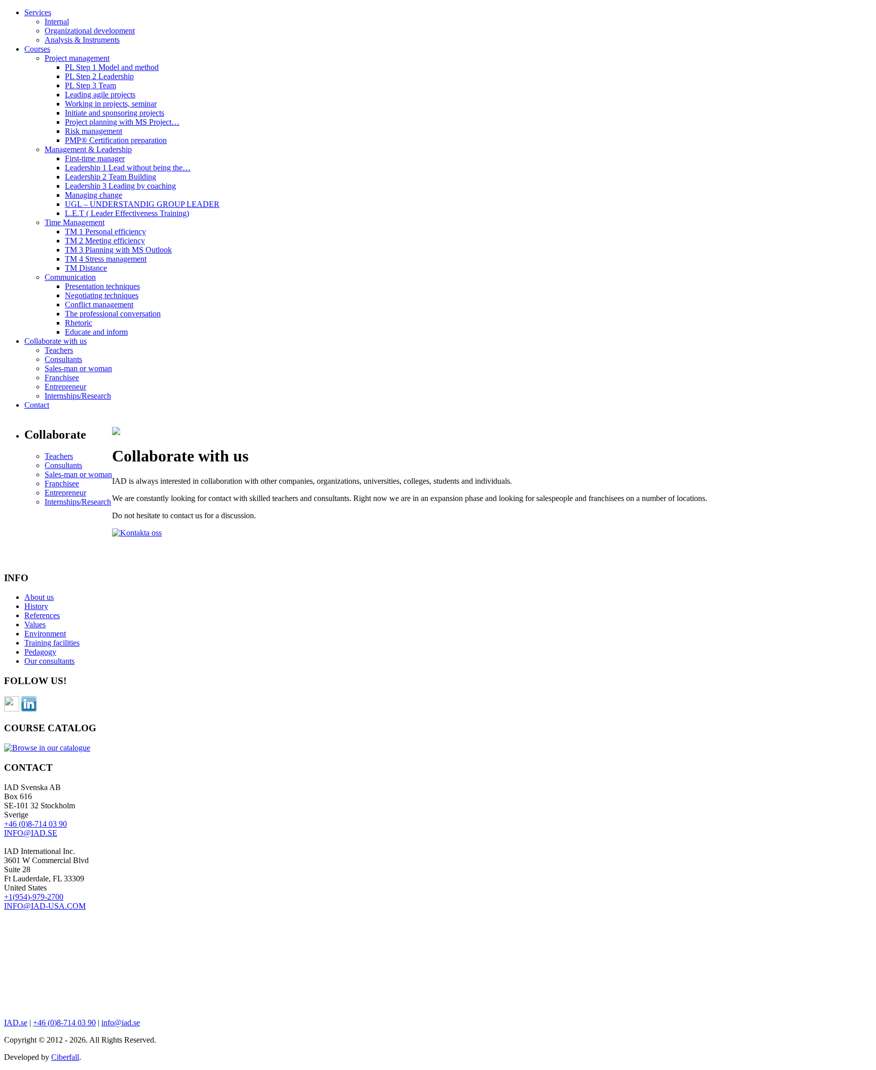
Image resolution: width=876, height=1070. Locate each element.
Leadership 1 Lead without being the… (128, 167)
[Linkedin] (28, 708)
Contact (36, 405)
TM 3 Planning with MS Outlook (118, 249)
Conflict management (99, 304)
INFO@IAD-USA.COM (45, 906)
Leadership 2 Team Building (110, 176)
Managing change (93, 195)
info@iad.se (120, 1022)
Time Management (74, 222)
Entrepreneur (65, 386)
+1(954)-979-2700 (33, 897)
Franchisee (62, 377)
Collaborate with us (55, 341)
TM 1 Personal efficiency (105, 231)
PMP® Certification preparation (116, 140)
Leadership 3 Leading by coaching (120, 186)
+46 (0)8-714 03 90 (35, 823)
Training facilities (52, 642)
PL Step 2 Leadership (99, 76)
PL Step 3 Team (90, 85)
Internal (57, 21)
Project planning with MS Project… (122, 122)
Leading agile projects (100, 94)
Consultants (63, 359)
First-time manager (95, 158)
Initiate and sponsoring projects (114, 113)
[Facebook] (11, 708)
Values (35, 624)
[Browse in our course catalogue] (47, 747)
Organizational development (90, 30)
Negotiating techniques (101, 295)
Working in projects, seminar (111, 103)
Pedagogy (40, 652)
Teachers (59, 350)
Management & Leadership (88, 149)
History (36, 606)
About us (39, 597)
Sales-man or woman (78, 368)
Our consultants (49, 661)
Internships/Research (78, 395)
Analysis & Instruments (82, 39)
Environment (45, 633)
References (42, 615)
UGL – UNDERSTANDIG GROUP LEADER (142, 204)
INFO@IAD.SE (30, 833)
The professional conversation (113, 313)
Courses (37, 49)
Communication (70, 277)
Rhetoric (78, 322)
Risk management (93, 131)
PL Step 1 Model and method (112, 67)
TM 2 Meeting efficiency (105, 240)
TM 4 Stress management (106, 259)
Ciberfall (65, 1057)
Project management (77, 58)
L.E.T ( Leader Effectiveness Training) (127, 213)
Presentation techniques (102, 286)
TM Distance (86, 268)
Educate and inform (96, 332)
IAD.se (15, 1022)
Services (37, 12)
